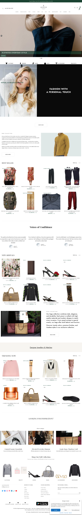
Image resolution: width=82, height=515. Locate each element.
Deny (66, 510)
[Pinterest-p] (9, 491)
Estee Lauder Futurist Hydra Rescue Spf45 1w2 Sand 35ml (31, 379)
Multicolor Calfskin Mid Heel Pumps (71, 278)
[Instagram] (7, 491)
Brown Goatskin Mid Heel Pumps (51, 302)
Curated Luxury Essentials (13, 449)
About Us (70, 512)
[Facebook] (5, 491)
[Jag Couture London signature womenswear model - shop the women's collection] (41, 35)
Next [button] (80, 36)
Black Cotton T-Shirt (31, 302)
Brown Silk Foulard (31, 278)
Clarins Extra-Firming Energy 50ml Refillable (11, 404)
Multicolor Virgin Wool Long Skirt (11, 378)
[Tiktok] (14, 491)
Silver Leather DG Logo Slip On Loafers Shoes (71, 404)
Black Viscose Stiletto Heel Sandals (51, 278)
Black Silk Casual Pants (51, 186)
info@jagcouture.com (5, 487)
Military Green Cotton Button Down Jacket (10, 212)
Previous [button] (1, 36)
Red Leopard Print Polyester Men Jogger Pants (72, 212)
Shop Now (3, 55)
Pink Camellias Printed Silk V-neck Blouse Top (10, 187)
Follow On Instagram (40, 428)
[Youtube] (16, 491)
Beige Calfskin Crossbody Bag (11, 302)
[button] (79, 501)
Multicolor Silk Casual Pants (31, 211)
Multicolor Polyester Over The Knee (71, 302)
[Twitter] (2, 491)
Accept (55, 510)
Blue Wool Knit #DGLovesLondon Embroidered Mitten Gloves (72, 187)
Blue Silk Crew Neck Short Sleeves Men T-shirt (51, 212)
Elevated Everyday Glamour (41, 449)
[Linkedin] (11, 491)
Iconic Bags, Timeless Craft (69, 449)
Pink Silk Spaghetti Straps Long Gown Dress (71, 379)
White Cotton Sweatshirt (51, 378)
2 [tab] (41, 58)
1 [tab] (40, 58)
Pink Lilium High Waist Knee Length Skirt (11, 279)
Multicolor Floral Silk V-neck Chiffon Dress (30, 187)
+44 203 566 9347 (9, 8)
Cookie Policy (62, 512)
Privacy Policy (66, 512)
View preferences (75, 510)
